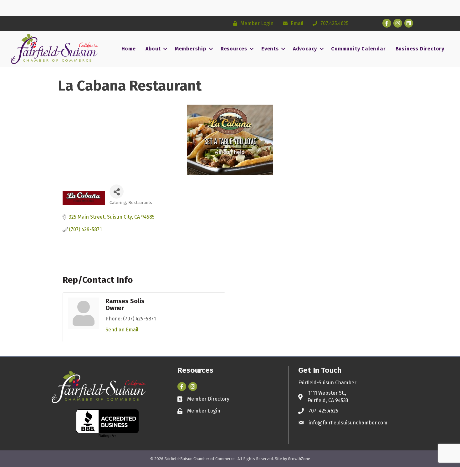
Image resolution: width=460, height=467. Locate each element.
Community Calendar (358, 49)
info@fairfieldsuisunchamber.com (348, 423)
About (153, 49)
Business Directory (420, 49)
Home (128, 49)
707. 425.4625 (323, 411)
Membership (191, 49)
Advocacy (305, 49)
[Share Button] (117, 191)
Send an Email (121, 330)
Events (270, 49)
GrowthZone (299, 458)
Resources (234, 49)
